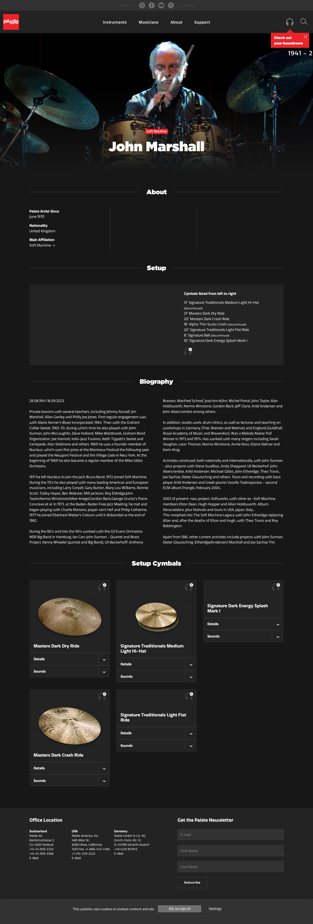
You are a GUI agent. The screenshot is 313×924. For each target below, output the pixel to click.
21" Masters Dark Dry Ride (204, 313)
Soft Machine (40, 245)
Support (202, 22)
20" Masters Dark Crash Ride (206, 319)
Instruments (115, 22)
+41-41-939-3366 (41, 854)
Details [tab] (39, 659)
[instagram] (142, 5)
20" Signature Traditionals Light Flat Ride (216, 330)
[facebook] (151, 5)
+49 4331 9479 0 (125, 849)
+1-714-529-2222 (83, 854)
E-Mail (33, 858)
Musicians (149, 22)
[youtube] (161, 5)
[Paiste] (11, 22)
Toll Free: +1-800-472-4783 (91, 849)
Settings (215, 909)
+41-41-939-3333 (41, 849)
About (176, 22)
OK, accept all (180, 909)
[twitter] (171, 5)
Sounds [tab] (40, 671)
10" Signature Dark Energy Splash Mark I (215, 341)
